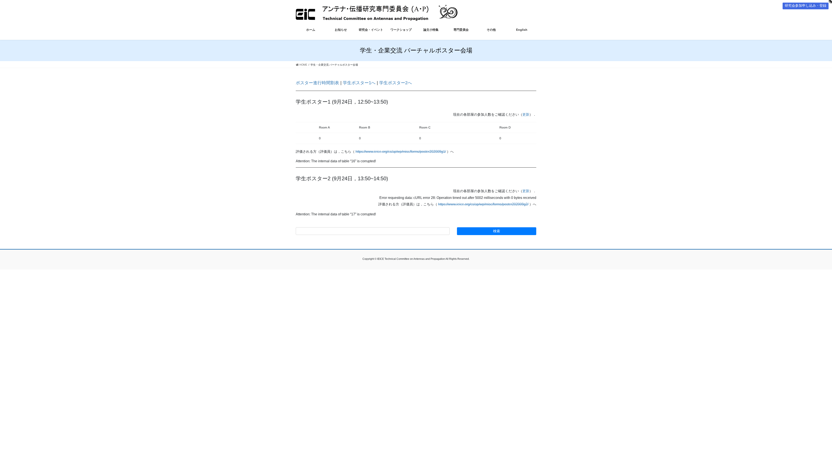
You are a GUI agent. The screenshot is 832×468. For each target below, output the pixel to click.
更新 (525, 114)
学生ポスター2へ (395, 82)
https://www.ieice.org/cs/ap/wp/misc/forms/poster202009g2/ (483, 204)
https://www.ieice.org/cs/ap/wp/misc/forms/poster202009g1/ (401, 151)
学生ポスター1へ (359, 82)
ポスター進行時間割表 (317, 82)
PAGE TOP (810, 450)
